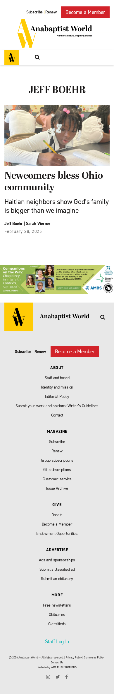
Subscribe (34, 12)
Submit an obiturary (57, 578)
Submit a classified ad (57, 569)
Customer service (57, 479)
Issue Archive (57, 488)
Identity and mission (57, 387)
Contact (57, 415)
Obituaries (57, 614)
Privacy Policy (74, 657)
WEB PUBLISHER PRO (63, 667)
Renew (50, 12)
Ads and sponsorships (57, 560)
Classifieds (57, 624)
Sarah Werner (38, 223)
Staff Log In (57, 641)
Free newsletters (57, 605)
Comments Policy (94, 657)
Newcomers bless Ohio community (53, 182)
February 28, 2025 (23, 231)
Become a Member (85, 12)
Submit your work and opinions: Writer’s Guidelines (57, 406)
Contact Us (57, 662)
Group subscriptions (57, 460)
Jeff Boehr (13, 223)
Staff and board (57, 378)
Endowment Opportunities (56, 533)
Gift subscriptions (57, 469)
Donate (57, 515)
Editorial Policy (57, 396)
